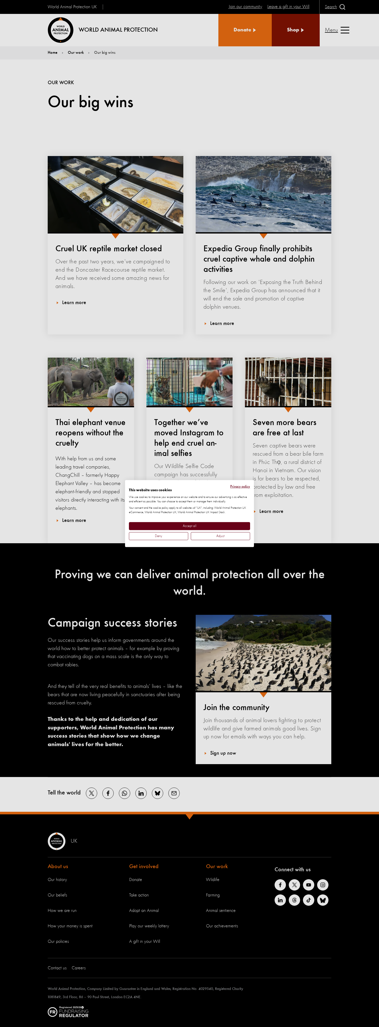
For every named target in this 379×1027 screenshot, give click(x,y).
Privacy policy (240, 486)
